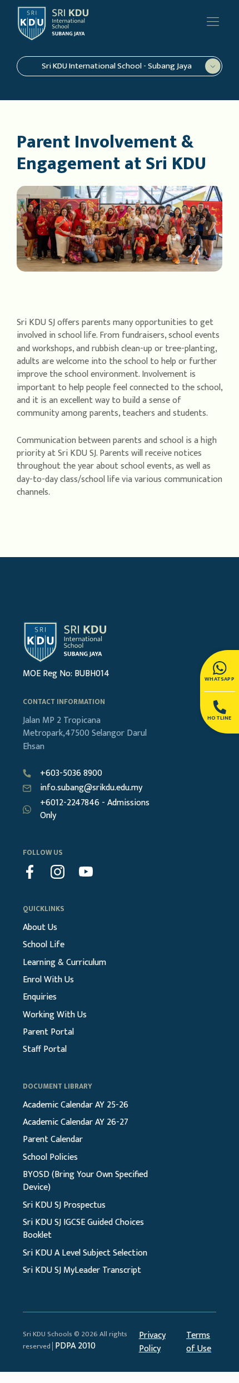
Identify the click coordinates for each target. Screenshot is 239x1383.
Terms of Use (198, 1342)
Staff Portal (45, 1049)
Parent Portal (48, 1032)
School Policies (50, 1157)
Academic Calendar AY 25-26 (75, 1105)
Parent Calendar (53, 1139)
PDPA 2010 (75, 1346)
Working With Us (55, 1014)
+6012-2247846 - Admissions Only (95, 809)
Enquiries (40, 997)
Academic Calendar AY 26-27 (75, 1122)
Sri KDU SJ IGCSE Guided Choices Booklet (83, 1229)
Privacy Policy (152, 1342)
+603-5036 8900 (71, 773)
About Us (40, 927)
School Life (43, 944)
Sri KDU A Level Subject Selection (85, 1253)
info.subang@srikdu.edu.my (91, 787)
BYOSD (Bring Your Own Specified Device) (85, 1181)
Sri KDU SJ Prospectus (64, 1205)
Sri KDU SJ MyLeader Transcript (82, 1270)
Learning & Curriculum (64, 962)
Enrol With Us (48, 979)
